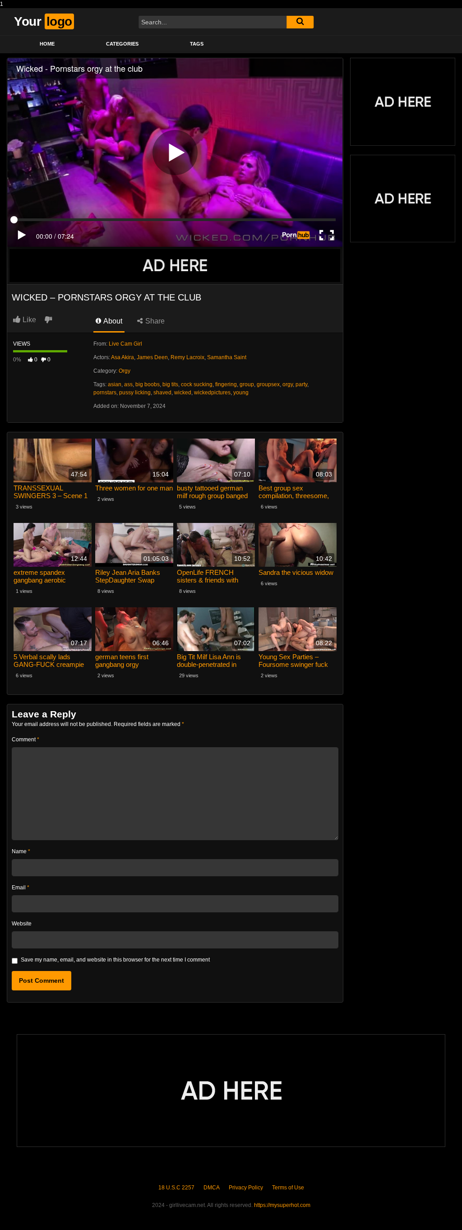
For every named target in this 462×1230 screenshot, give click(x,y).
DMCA (211, 1187)
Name (21, 851)
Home (47, 43)
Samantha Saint (226, 357)
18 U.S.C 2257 (176, 1187)
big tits (170, 384)
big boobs (147, 384)
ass (128, 384)
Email (20, 887)
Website (22, 923)
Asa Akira (122, 357)
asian (114, 384)
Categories (122, 43)
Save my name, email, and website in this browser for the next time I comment (115, 960)
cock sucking (197, 384)
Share (154, 321)
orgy (287, 384)
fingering (226, 384)
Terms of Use (288, 1187)
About (112, 321)
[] (300, 22)
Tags (196, 43)
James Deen (152, 357)
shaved (162, 392)
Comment (25, 739)
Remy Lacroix (187, 357)
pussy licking (135, 392)
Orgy (124, 371)
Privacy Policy (246, 1187)
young (241, 392)
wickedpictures (212, 392)
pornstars (104, 392)
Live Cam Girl (125, 344)
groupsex (268, 384)
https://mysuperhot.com (282, 1205)
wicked (182, 392)
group (247, 384)
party (301, 384)
